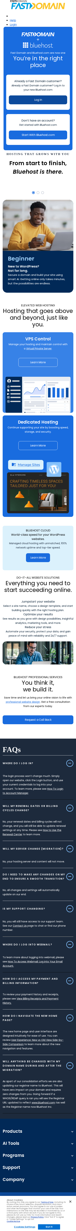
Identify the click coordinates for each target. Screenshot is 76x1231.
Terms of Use (47, 1202)
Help (13, 20)
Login (13, 25)
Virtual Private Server (39, 348)
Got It (49, 1227)
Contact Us (20, 926)
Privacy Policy (37, 1217)
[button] (33, 192)
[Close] (70, 1201)
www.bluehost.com (43, 1102)
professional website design (23, 702)
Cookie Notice (13, 1221)
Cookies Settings (24, 1227)
